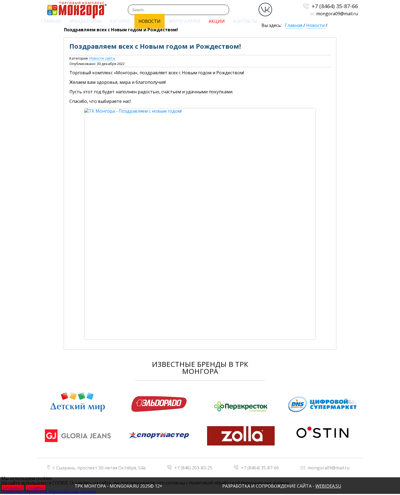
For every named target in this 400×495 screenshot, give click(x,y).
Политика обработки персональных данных (48, 491)
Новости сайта (102, 58)
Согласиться (13, 487)
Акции (217, 21)
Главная (51, 21)
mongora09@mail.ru (328, 468)
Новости (150, 21)
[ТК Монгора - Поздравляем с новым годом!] (200, 224)
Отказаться (36, 487)
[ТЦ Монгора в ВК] (265, 17)
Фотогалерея (185, 21)
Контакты (245, 21)
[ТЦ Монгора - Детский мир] (77, 402)
